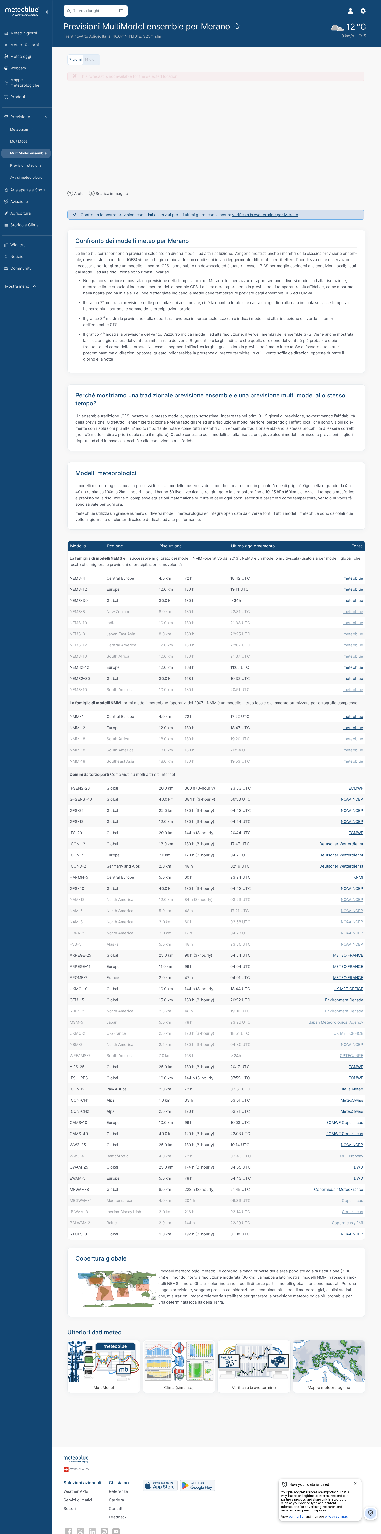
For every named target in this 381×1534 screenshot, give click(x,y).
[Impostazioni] (363, 11)
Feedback (117, 1517)
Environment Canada (344, 999)
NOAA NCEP (352, 799)
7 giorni (75, 59)
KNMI (358, 877)
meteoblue (353, 578)
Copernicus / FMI (347, 1222)
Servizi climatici (78, 1499)
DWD (358, 1167)
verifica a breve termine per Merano (265, 214)
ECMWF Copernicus (344, 1122)
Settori (70, 1508)
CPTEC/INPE (351, 1055)
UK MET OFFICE (348, 988)
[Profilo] (351, 11)
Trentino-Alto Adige (82, 36)
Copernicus (352, 1200)
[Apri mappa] (121, 11)
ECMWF (356, 788)
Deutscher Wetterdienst (341, 843)
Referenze (118, 1491)
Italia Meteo (352, 1089)
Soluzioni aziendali (82, 1482)
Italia (106, 36)
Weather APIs (76, 1491)
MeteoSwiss (352, 1100)
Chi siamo (119, 1482)
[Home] (20, 11)
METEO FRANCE (348, 955)
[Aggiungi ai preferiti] (237, 26)
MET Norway (351, 1155)
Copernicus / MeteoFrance (338, 1189)
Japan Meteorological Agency (336, 1022)
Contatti (116, 1508)
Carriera (116, 1499)
